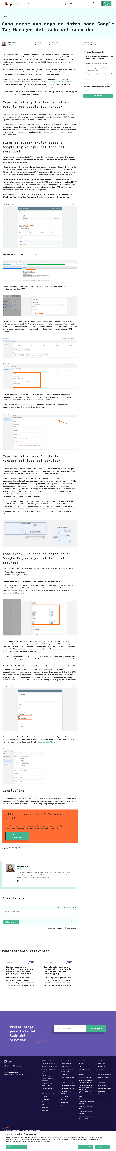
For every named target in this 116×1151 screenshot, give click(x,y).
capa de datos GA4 (36, 644)
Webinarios (82, 1072)
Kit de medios (102, 1094)
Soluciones (31, 4)
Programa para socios (104, 1088)
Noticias (81, 1075)
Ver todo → (45, 1111)
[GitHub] (14, 1065)
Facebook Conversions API (86, 1107)
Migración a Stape (103, 1077)
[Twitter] (8, 1065)
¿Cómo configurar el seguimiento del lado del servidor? (85, 1087)
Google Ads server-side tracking (86, 1103)
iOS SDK (63, 1094)
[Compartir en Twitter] (13, 848)
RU (86, 45)
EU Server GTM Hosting (49, 1066)
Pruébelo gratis (107, 4)
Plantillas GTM (65, 1072)
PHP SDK (63, 1100)
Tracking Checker (66, 1063)
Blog (80, 1066)
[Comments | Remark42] (40, 920)
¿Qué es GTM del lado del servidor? (86, 1093)
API (62, 1105)
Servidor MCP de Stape (68, 1085)
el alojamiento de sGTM (59, 82)
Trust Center (101, 1091)
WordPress (45, 1099)
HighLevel (45, 1108)
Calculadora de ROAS (67, 1077)
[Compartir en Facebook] (10, 848)
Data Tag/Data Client (46, 742)
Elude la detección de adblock (86, 1112)
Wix (43, 1105)
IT (98, 45)
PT (96, 45)
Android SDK (65, 1097)
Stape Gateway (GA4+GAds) (47, 1084)
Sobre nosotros (102, 1085)
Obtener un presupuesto (17, 836)
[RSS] (20, 1065)
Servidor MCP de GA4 (67, 1091)
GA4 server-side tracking (84, 1098)
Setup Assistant (66, 1066)
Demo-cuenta (102, 1097)
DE (91, 45)
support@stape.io (11, 1072)
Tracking (5, 16)
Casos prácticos (84, 1069)
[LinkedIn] (17, 1065)
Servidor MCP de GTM (67, 1088)
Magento (45, 1102)
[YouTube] (11, 1065)
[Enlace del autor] (18, 881)
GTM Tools (64, 1075)
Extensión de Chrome (67, 1069)
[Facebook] (5, 1065)
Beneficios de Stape (85, 1116)
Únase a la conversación (53, 46)
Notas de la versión (85, 1077)
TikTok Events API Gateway (47, 1080)
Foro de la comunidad (104, 1075)
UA (89, 45)
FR (94, 45)
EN (83, 45)
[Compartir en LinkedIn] (16, 848)
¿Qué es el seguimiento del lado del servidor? (86, 1081)
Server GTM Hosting (48, 1063)
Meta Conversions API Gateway (49, 1070)
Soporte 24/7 (102, 1066)
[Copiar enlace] (19, 848)
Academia (82, 1063)
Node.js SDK (64, 1102)
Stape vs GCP (83, 1119)
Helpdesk (100, 1069)
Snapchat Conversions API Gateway (49, 1075)
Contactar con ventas (96, 4)
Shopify (44, 1096)
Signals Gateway (47, 1088)
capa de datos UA (20, 644)
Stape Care (101, 1063)
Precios (62, 4)
